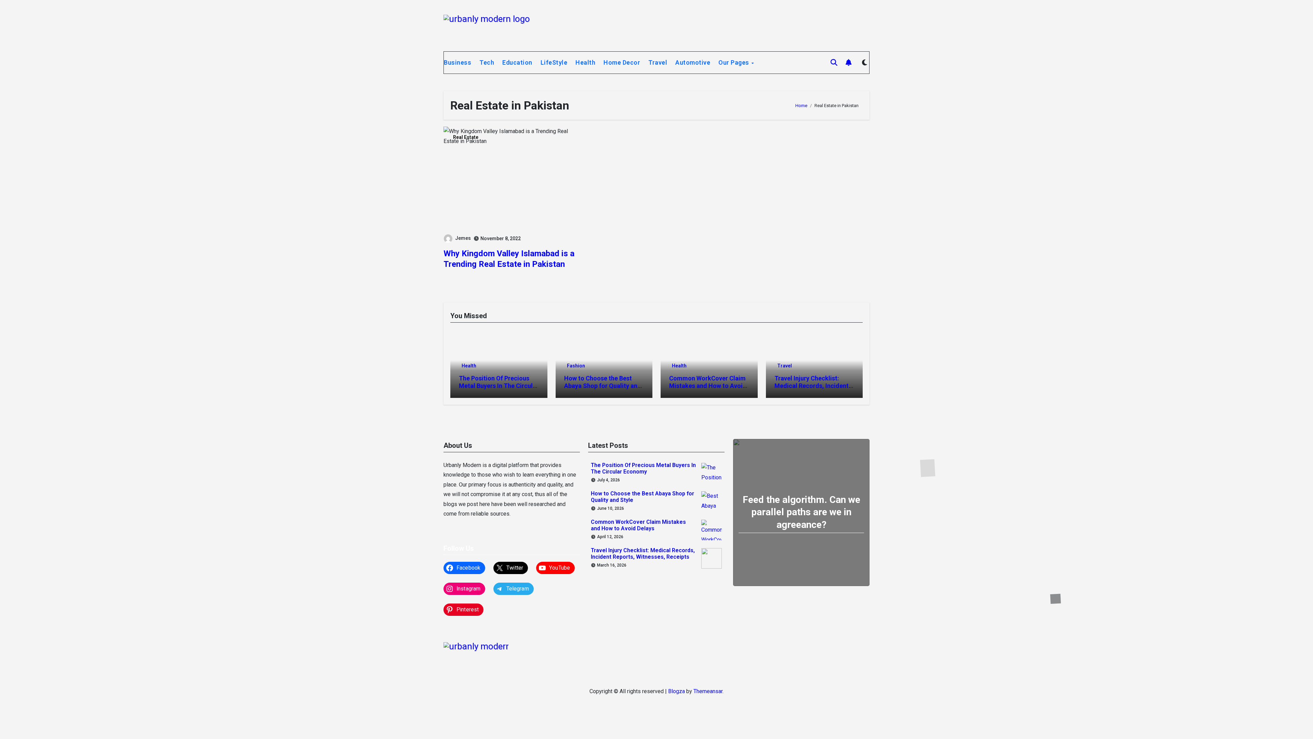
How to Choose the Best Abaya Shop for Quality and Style (602, 386)
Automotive (692, 62)
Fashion (576, 365)
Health (585, 62)
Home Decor (622, 62)
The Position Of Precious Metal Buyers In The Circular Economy (499, 386)
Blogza (676, 691)
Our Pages (734, 62)
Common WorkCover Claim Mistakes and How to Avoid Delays (707, 386)
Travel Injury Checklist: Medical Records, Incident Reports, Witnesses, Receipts (811, 389)
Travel (657, 62)
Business (457, 62)
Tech (486, 62)
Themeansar (707, 691)
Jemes (463, 238)
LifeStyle (554, 62)
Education (517, 62)
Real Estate (465, 137)
